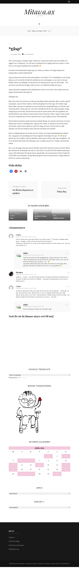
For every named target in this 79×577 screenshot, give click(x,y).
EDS (10, 43)
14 (39, 465)
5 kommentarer (29, 54)
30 (57, 474)
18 (13, 469)
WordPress (66, 563)
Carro (18, 235)
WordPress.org (14, 549)
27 (31, 474)
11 (13, 465)
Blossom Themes (50, 563)
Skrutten (19, 272)
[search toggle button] (69, 1)
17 (66, 465)
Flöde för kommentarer (16, 545)
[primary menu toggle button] (39, 24)
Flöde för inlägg (14, 541)
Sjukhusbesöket (58, 218)
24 (66, 469)
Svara (68, 235)
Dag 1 (12, 218)
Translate (24, 377)
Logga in (12, 537)
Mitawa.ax (39, 11)
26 (22, 474)
